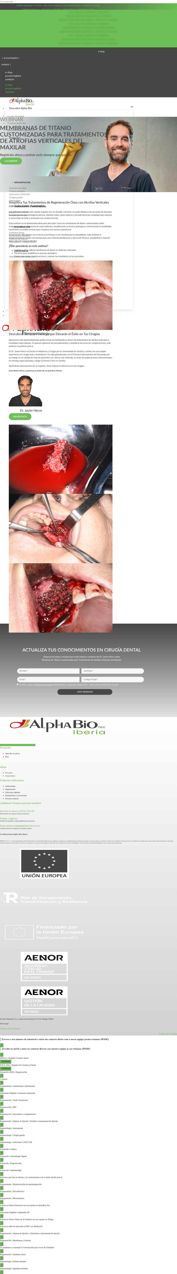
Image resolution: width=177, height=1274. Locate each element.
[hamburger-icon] (132, 106)
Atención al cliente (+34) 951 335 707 (17, 811)
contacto (9, 79)
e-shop (8, 72)
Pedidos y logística (8, 819)
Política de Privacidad (10, 1029)
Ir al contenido (6, 2)
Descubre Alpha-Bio (20, 108)
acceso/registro (13, 76)
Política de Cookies (168, 1034)
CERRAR (5, 1061)
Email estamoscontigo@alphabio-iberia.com (20, 826)
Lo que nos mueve (16, 116)
